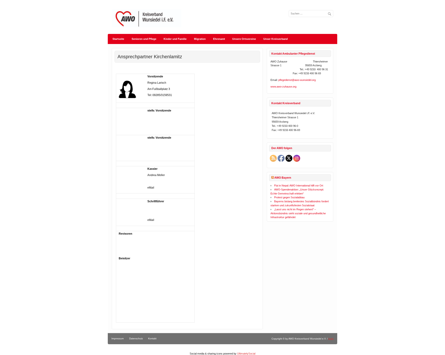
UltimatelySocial (246, 353)
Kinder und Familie (175, 38)
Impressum (117, 338)
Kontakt (152, 338)
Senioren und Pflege (144, 38)
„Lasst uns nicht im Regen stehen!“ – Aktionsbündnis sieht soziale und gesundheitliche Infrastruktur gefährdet (298, 213)
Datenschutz (136, 338)
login (331, 338)
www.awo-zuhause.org (283, 86)
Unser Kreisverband (275, 38)
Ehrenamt (219, 38)
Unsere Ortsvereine (244, 38)
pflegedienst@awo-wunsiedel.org (297, 79)
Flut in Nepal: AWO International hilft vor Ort (298, 185)
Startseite (118, 38)
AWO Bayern (282, 177)
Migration (200, 38)
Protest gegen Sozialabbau (289, 197)
